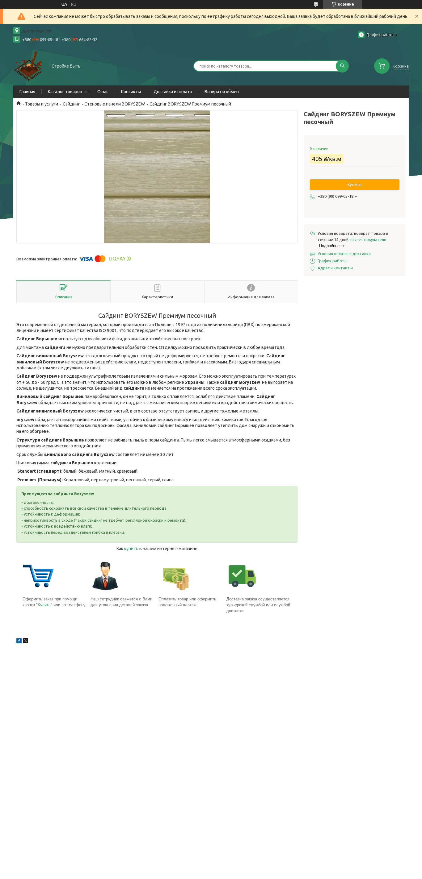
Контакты (131, 91)
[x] (25, 641)
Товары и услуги (41, 104)
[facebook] (19, 641)
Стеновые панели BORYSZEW (114, 104)
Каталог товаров (65, 91)
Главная (27, 91)
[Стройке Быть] (28, 65)
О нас (102, 91)
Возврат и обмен (222, 91)
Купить (44, 605)
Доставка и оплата (173, 91)
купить (131, 548)
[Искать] (342, 66)
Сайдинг (71, 104)
